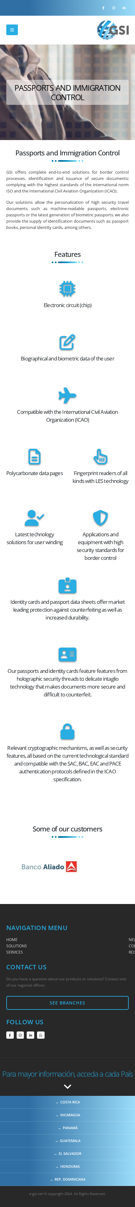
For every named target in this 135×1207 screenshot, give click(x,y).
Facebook (10, 1035)
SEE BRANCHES (67, 1003)
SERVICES (14, 952)
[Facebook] (103, 7)
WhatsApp (41, 1035)
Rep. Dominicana (70, 1179)
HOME (12, 939)
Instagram (20, 1035)
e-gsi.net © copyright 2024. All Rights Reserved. (67, 1194)
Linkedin (30, 1035)
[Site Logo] (113, 30)
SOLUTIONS (16, 945)
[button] (12, 29)
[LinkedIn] (124, 7)
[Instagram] (113, 7)
